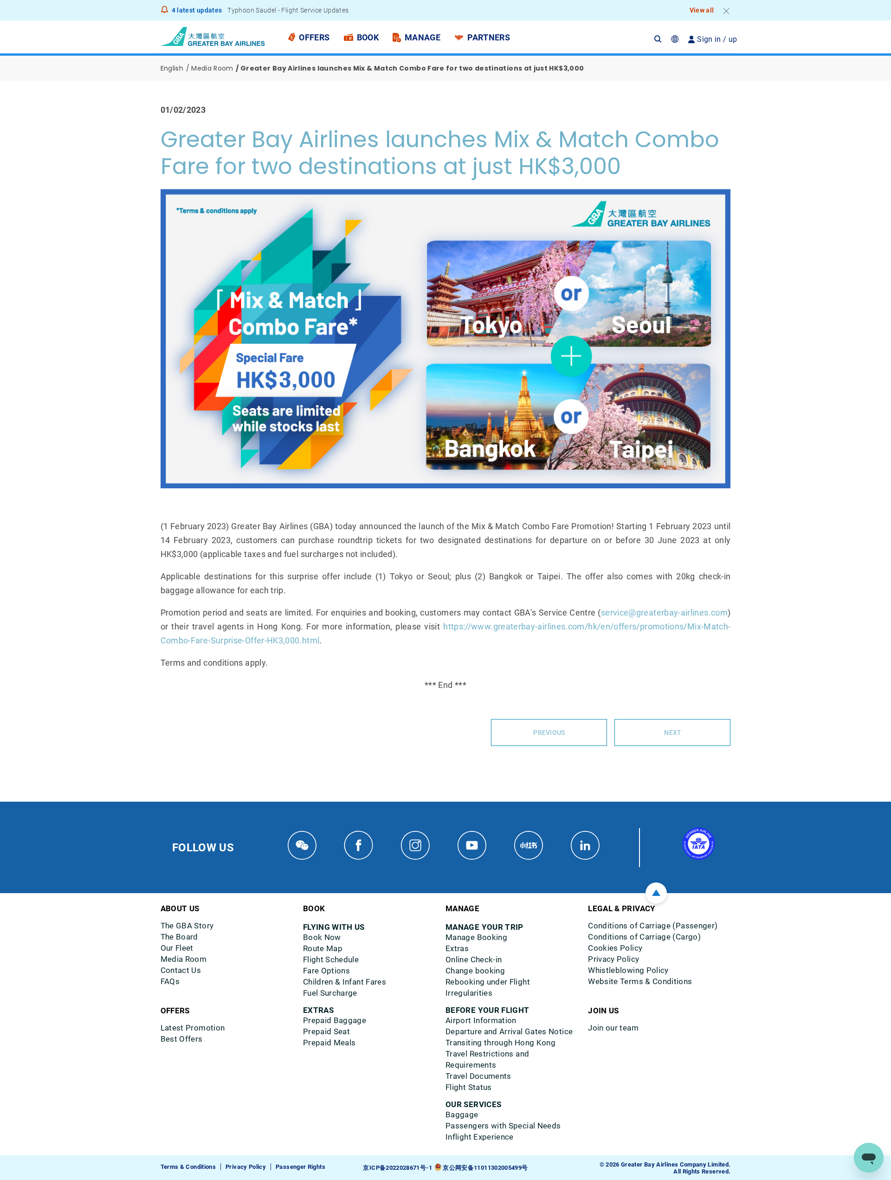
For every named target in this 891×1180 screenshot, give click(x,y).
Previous (549, 732)
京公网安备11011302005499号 (485, 1167)
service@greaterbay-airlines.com (664, 612)
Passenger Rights (300, 1166)
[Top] (656, 893)
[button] (662, 39)
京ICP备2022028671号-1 (397, 1167)
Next (672, 732)
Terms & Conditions (188, 1166)
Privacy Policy (246, 1166)
